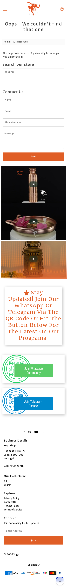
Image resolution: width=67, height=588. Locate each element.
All (5, 481)
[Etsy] (42, 432)
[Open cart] (62, 9)
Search (7, 484)
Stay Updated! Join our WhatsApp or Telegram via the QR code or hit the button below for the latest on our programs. (33, 315)
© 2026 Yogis (12, 554)
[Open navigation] (5, 9)
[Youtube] (36, 432)
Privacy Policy (11, 498)
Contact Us (10, 502)
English (32, 564)
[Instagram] (29, 432)
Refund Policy (11, 505)
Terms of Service (13, 509)
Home (7, 41)
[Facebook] (24, 432)
